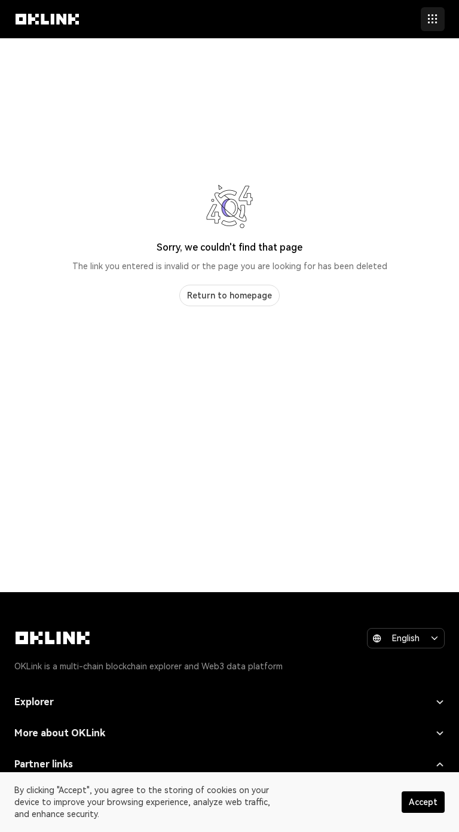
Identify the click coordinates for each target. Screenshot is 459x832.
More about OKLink (59, 733)
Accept (423, 802)
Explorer (34, 702)
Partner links (43, 764)
